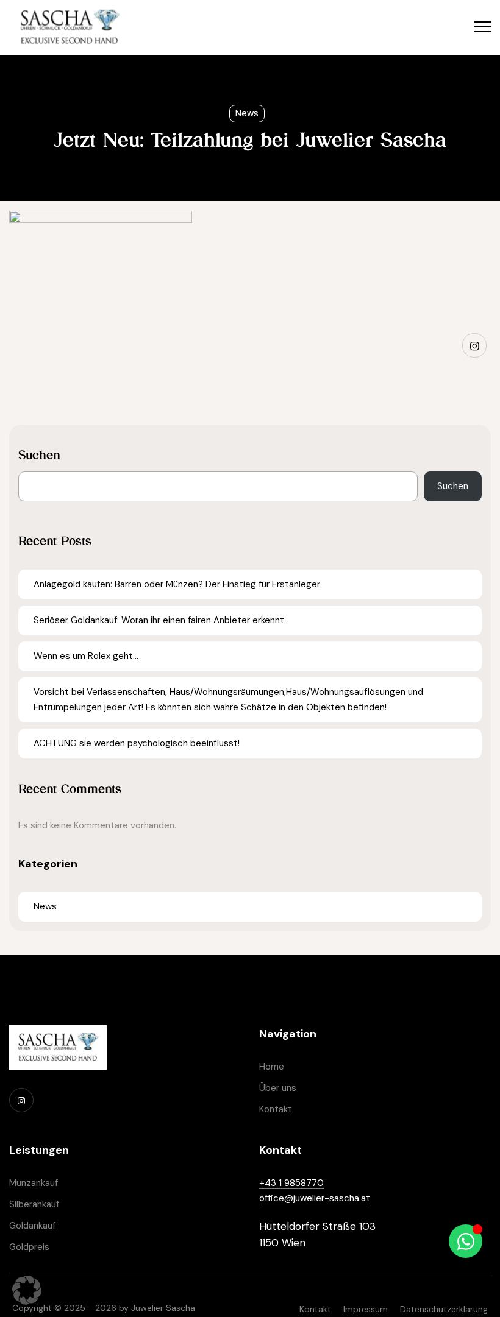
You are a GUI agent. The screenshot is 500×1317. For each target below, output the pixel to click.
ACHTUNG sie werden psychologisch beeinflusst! (137, 743)
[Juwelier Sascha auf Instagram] (474, 345)
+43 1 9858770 (291, 1183)
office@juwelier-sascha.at (314, 1198)
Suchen (39, 455)
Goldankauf (32, 1226)
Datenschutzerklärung (444, 1309)
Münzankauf (33, 1183)
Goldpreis (29, 1247)
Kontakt (275, 1109)
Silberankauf (34, 1204)
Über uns (277, 1088)
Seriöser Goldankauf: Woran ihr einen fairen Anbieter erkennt (159, 620)
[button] (27, 1290)
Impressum (365, 1309)
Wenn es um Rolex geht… (86, 656)
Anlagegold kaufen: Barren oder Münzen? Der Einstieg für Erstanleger (177, 584)
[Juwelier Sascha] (69, 27)
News (247, 113)
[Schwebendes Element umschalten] (465, 1241)
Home (271, 1067)
